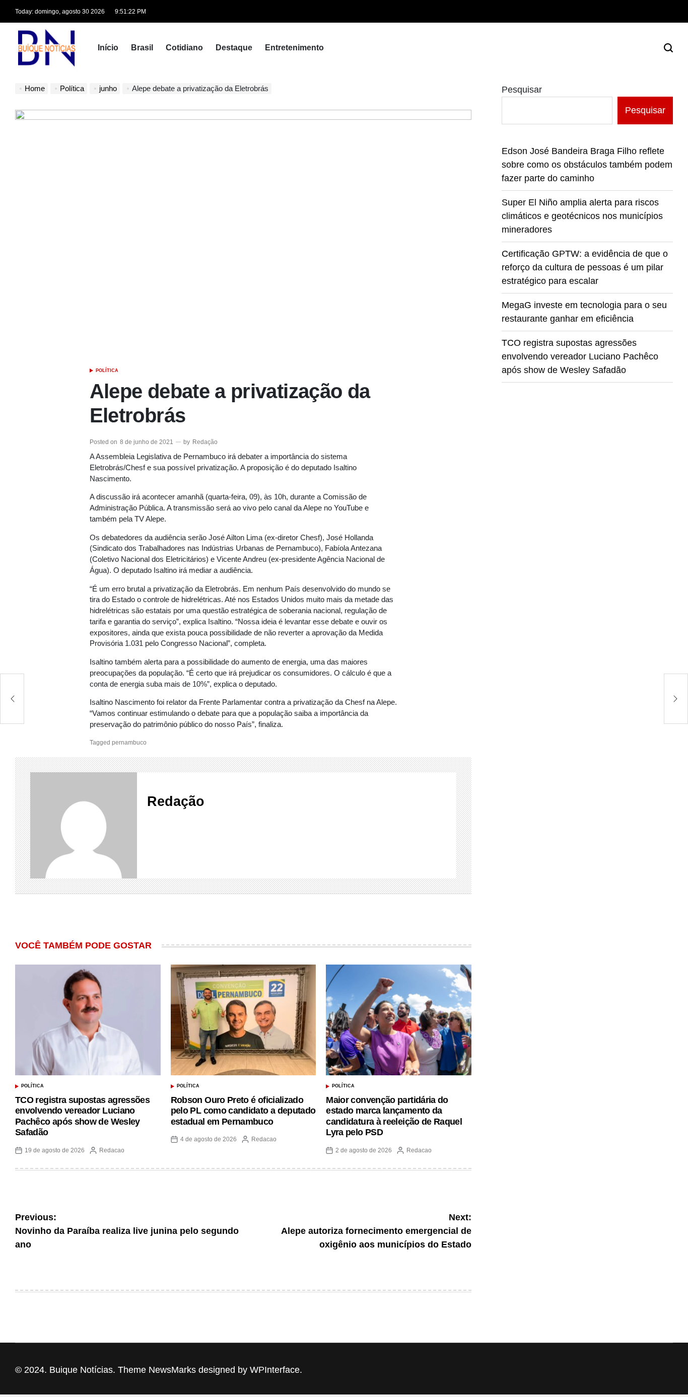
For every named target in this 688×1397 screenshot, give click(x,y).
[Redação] (83, 825)
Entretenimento (294, 47)
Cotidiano (184, 47)
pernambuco (129, 742)
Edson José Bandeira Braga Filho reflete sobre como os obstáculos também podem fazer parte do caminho (587, 164)
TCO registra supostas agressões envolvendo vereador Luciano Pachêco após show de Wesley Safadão (82, 1116)
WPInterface (275, 1370)
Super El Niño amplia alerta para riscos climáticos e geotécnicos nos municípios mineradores (582, 216)
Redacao (111, 1150)
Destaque (234, 47)
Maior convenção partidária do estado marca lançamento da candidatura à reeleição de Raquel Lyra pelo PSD (394, 1116)
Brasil (142, 47)
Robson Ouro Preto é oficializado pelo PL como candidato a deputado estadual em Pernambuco (243, 1111)
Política (107, 370)
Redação (205, 442)
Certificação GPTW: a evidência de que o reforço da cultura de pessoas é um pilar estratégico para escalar (585, 267)
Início (108, 47)
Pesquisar (522, 90)
